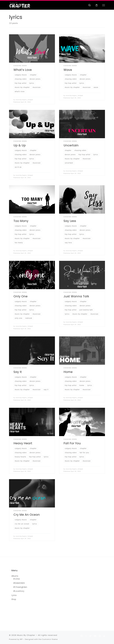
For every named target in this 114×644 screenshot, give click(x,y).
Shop (13, 599)
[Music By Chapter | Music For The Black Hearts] (20, 5)
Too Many (20, 221)
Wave (68, 70)
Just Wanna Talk (76, 296)
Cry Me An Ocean (26, 515)
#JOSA (16, 579)
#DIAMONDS (19, 583)
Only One (20, 296)
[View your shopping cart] (96, 5)
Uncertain (71, 145)
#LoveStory (18, 591)
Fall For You (72, 443)
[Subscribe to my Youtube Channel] (95, 636)
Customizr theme (50, 639)
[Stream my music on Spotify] (100, 636)
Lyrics (14, 595)
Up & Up (19, 145)
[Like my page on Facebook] (81, 636)
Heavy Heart (22, 443)
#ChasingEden (20, 587)
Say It (17, 372)
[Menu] (103, 5)
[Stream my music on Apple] (104, 636)
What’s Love (22, 70)
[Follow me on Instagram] (86, 636)
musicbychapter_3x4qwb (24, 99)
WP (21, 639)
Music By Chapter (26, 635)
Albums (14, 576)
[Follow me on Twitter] (90, 636)
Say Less (70, 221)
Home (68, 372)
